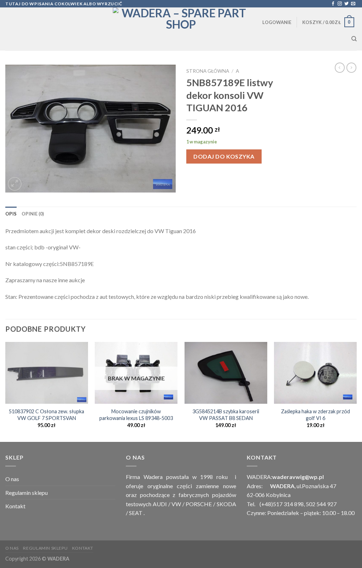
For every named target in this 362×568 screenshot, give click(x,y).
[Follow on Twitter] (346, 3)
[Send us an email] (353, 3)
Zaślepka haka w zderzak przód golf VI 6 (315, 414)
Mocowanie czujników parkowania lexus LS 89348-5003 (136, 414)
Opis (11, 214)
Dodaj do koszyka (224, 156)
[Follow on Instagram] (340, 3)
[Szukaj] (354, 39)
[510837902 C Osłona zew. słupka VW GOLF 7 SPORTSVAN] (46, 373)
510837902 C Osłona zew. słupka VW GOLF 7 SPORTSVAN (46, 414)
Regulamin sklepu (26, 492)
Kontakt (15, 506)
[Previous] (5, 391)
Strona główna (207, 71)
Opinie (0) (33, 214)
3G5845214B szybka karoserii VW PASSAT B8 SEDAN (225, 414)
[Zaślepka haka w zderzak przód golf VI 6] (315, 373)
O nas (12, 478)
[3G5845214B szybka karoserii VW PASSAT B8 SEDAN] (226, 373)
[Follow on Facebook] (333, 3)
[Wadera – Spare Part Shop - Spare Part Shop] (181, 29)
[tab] (11, 214)
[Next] (356, 391)
